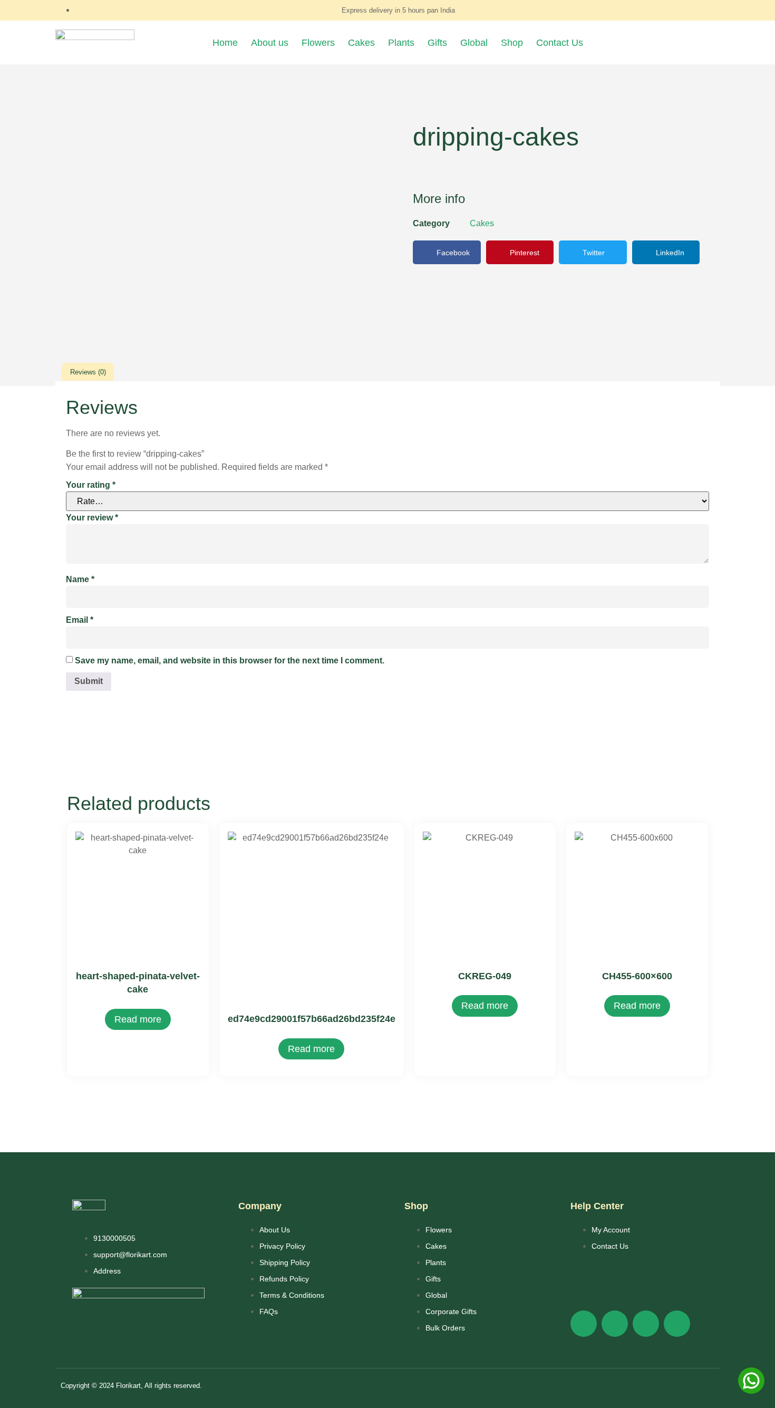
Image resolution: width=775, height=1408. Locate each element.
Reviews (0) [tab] (88, 372)
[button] (447, 252)
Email (79, 619)
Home (225, 42)
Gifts (437, 42)
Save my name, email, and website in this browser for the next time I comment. (229, 660)
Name (80, 579)
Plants (401, 42)
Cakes (361, 42)
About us (269, 42)
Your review (92, 517)
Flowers (318, 42)
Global (474, 42)
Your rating (90, 484)
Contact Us (559, 42)
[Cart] (653, 43)
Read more (137, 1019)
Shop (512, 42)
